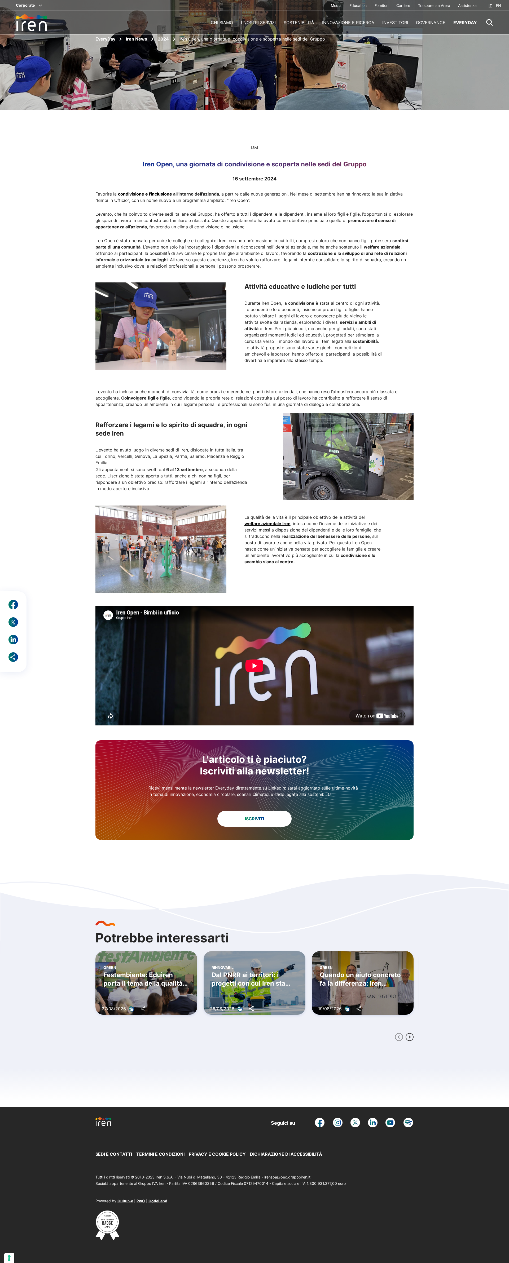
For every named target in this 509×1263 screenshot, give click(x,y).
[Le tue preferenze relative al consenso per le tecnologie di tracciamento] (9, 1258)
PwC (141, 1201)
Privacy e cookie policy (217, 1154)
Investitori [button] (395, 22)
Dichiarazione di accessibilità (286, 1154)
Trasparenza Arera (434, 5)
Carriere (403, 5)
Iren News (137, 39)
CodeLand (157, 1201)
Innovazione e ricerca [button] (348, 22)
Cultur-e (125, 1201)
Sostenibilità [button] (299, 22)
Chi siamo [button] (222, 22)
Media (336, 5)
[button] (489, 22)
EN (498, 5)
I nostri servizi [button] (258, 22)
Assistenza (467, 5)
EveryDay (105, 39)
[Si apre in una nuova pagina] (107, 1238)
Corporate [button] (25, 5)
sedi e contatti (113, 1154)
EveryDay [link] (465, 22)
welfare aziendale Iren (267, 523)
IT (490, 5)
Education (358, 5)
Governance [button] (430, 22)
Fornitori (381, 5)
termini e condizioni (160, 1154)
